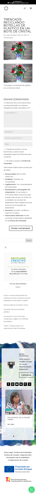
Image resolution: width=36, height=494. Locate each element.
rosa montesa (11, 35)
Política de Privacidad (17, 221)
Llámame (26, 375)
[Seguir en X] (29, 384)
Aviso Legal (8, 452)
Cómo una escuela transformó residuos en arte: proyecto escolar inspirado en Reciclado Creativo (17, 297)
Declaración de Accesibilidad (17, 457)
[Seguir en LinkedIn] (21, 384)
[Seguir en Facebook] (8, 384)
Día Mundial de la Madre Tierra (16, 305)
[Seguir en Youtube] (17, 384)
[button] (32, 411)
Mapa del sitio (25, 455)
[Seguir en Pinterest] (25, 384)
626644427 (18, 1)
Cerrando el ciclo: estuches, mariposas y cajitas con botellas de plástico (16, 318)
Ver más (10, 424)
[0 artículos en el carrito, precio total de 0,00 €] (5, 247)
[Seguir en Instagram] (12, 384)
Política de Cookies (11, 455)
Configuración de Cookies (18, 460)
